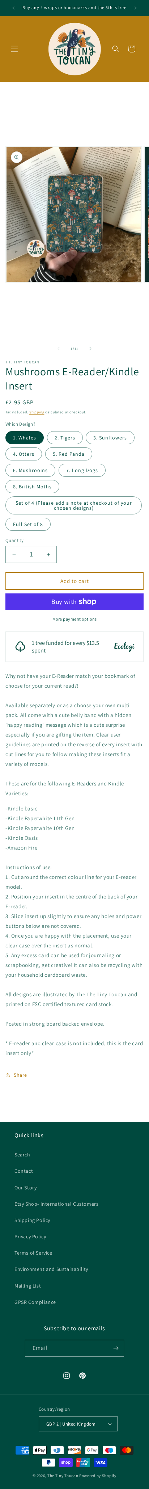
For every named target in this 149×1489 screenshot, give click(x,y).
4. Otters (23, 454)
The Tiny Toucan (62, 1475)
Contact (23, 1171)
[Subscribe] (116, 1348)
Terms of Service (33, 1253)
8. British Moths (32, 486)
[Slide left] (59, 348)
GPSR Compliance (35, 1302)
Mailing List (27, 1285)
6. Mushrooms (30, 470)
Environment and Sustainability (51, 1269)
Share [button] (20, 1075)
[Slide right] (90, 348)
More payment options (74, 619)
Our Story (25, 1187)
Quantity (14, 540)
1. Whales (24, 437)
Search (22, 1154)
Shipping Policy (32, 1220)
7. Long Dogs (82, 470)
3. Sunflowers (110, 437)
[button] (14, 49)
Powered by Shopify (97, 1475)
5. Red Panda (69, 454)
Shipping (36, 412)
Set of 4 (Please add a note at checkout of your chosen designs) (74, 505)
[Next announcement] (136, 8)
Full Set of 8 (28, 524)
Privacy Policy (30, 1236)
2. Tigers (65, 437)
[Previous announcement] (13, 8)
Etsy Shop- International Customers (56, 1204)
